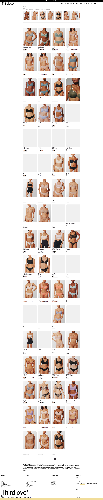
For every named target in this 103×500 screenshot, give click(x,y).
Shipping (2, 482)
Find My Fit (61, 3)
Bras (68, 3)
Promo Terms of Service (25, 497)
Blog (27, 482)
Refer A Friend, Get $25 (29, 485)
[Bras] (73, 89)
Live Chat (77, 489)
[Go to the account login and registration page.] (99, 3)
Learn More (82, 484)
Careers (27, 484)
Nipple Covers (72, 3)
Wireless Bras (53, 482)
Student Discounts (4, 486)
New (65, 3)
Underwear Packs (53, 484)
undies (39, 9)
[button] (51, 499)
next (77, 16)
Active (81, 3)
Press (27, 483)
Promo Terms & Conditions (5, 480)
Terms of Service (18, 497)
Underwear (77, 3)
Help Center (3, 481)
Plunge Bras (53, 483)
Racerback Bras (53, 481)
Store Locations (28, 480)
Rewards (95, 3)
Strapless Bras (53, 480)
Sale (88, 3)
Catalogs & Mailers (4, 484)
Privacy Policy (79, 481)
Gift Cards (3, 483)
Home (24, 6)
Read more (24, 470)
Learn (91, 3)
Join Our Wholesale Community (31, 481)
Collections (85, 3)
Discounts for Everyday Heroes (6, 485)
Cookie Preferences (4, 487)
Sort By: (72, 24)
